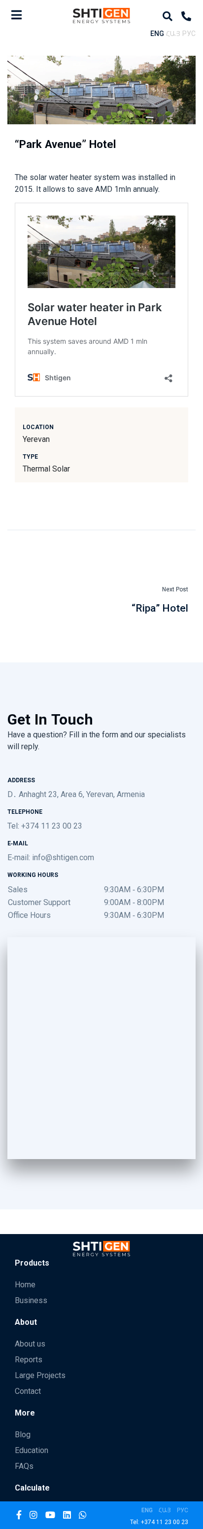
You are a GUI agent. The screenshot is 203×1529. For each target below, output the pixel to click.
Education (31, 1450)
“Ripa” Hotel (160, 608)
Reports (28, 1359)
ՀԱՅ (173, 33)
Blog (23, 1434)
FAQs (24, 1465)
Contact (28, 1390)
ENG (157, 33)
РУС (189, 33)
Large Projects (40, 1375)
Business (31, 1300)
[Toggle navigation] (16, 15)
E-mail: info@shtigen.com (50, 857)
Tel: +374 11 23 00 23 (44, 825)
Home (25, 1284)
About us (30, 1343)
